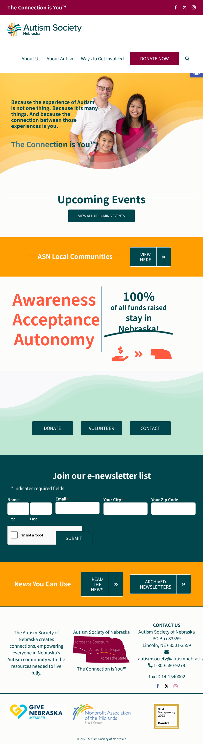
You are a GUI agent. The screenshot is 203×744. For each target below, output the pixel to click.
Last (33, 518)
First (11, 518)
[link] (176, 7)
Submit (74, 538)
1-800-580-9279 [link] (168, 665)
